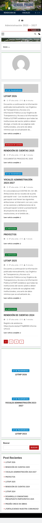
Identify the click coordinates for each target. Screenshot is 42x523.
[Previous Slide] (35, 13)
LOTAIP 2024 (10, 491)
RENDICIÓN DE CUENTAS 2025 (10, 13)
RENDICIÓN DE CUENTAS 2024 (19, 315)
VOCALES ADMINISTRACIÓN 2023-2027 (23, 13)
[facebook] (19, 20)
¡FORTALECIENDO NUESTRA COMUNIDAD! (22, 509)
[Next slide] (39, 13)
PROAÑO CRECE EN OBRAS (16, 504)
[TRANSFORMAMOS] (21, 40)
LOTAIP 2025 (10, 260)
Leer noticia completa (11, 133)
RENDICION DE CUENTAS (14, 145)
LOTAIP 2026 (21, 374)
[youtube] (22, 20)
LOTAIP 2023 (21, 434)
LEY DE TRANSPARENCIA (21, 371)
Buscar (6, 443)
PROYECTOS (10, 234)
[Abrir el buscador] (35, 34)
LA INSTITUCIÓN (11, 229)
